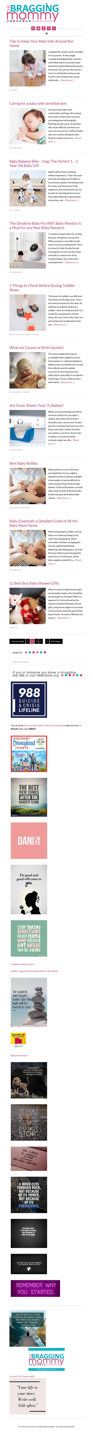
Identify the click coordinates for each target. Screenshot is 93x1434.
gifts (14, 628)
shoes (27, 334)
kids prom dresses (19, 1055)
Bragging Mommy (33, 13)
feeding (15, 508)
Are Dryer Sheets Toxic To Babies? (36, 405)
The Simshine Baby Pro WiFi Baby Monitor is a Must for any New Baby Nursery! (45, 225)
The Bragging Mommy (45, 1427)
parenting (17, 148)
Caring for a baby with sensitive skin (38, 103)
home (14, 90)
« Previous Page (17, 641)
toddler (16, 210)
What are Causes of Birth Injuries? (36, 347)
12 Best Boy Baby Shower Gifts (34, 583)
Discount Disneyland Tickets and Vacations (44, 725)
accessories (18, 334)
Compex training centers (22, 964)
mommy (26, 392)
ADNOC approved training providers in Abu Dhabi (34, 971)
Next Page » (56, 641)
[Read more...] (67, 80)
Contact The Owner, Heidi (21, 1376)
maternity (17, 392)
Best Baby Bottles (23, 463)
